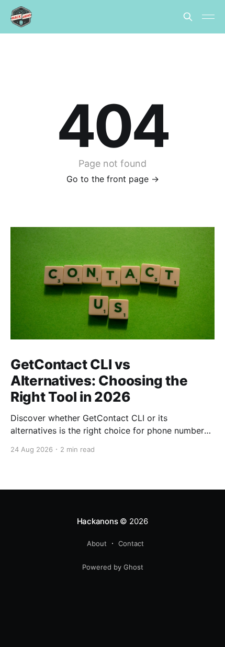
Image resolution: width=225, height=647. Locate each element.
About (97, 543)
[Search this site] (187, 16)
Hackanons (97, 521)
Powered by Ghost (112, 567)
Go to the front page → (112, 179)
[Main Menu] (208, 17)
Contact (131, 543)
